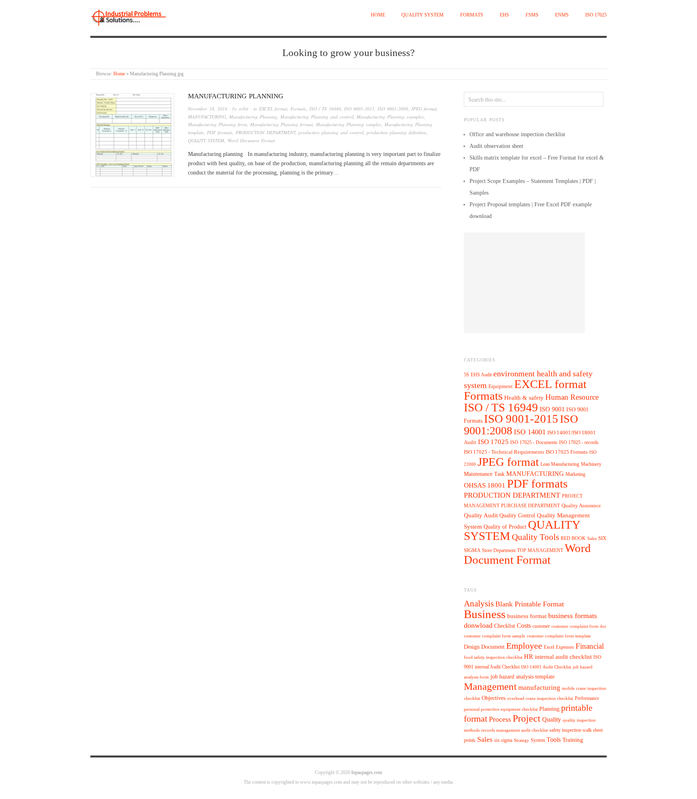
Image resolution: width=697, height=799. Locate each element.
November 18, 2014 (207, 109)
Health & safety (524, 397)
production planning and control (330, 132)
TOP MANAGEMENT (540, 550)
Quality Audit (481, 515)
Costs (524, 625)
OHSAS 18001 (484, 485)
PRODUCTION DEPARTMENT (265, 132)
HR (528, 656)
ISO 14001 (530, 432)
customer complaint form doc (579, 626)
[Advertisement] (524, 282)
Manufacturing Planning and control (316, 117)
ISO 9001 (552, 409)
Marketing (575, 474)
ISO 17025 (596, 15)
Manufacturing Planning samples (348, 124)
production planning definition (396, 132)
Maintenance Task (484, 474)
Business (484, 614)
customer (541, 626)
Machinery (591, 464)
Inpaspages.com (366, 772)
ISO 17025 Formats (567, 452)
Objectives (493, 698)
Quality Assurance (581, 505)
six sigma (503, 740)
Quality (551, 719)
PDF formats (219, 132)
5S (466, 375)
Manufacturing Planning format (281, 124)
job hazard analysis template (522, 677)
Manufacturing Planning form (217, 124)
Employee (524, 646)
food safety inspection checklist (493, 657)
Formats (471, 15)
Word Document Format (251, 140)
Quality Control (517, 515)
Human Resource (572, 397)
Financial (590, 646)
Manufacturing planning (235, 96)
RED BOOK (573, 538)
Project (526, 718)
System (538, 740)
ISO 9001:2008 (393, 109)
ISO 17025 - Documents (533, 442)
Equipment (500, 386)
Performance (587, 698)
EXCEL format (273, 109)
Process (500, 719)
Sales (592, 538)
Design (472, 647)
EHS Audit (481, 374)
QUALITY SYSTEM (422, 15)
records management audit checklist (514, 730)
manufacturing (539, 687)
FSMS (532, 15)
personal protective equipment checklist (501, 709)
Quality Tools (535, 537)
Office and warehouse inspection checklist (517, 134)
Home (378, 15)
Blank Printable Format (529, 604)
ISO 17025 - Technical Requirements (504, 452)
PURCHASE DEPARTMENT (530, 505)
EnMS (562, 15)
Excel (549, 647)
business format (527, 616)
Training (572, 740)
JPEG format (423, 109)
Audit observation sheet (496, 146)
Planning (549, 709)
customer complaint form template (559, 636)
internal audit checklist (563, 657)
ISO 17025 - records (579, 442)
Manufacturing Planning (253, 117)
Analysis (479, 603)
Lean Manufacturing (559, 464)
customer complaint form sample (494, 636)
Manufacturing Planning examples (390, 117)
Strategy (521, 740)
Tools (554, 739)
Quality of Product (505, 526)
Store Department (498, 550)
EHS (504, 15)
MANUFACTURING (207, 117)
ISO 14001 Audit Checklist (546, 667)
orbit (243, 109)
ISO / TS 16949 (325, 109)
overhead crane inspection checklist (540, 698)
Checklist (504, 626)
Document (493, 647)
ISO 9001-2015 (359, 109)
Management (490, 686)
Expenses (565, 647)
